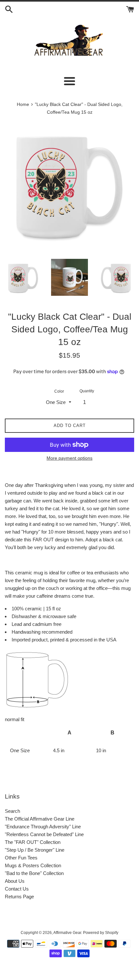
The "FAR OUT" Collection (32, 842)
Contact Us (17, 889)
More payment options (69, 458)
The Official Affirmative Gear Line (39, 819)
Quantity (87, 391)
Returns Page (19, 896)
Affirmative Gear (67, 932)
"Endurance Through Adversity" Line (43, 826)
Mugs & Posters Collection (33, 865)
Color (59, 391)
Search (12, 811)
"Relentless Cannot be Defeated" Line (44, 834)
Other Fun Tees (21, 857)
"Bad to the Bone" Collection (34, 873)
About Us (15, 881)
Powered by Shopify (100, 932)
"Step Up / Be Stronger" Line (34, 850)
